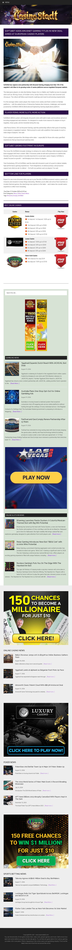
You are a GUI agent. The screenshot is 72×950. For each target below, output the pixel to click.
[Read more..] (56, 534)
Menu (7, 2)
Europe (15, 195)
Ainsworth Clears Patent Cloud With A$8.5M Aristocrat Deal (39, 685)
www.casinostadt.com (42, 934)
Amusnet (10, 195)
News (15, 193)
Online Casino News (23, 193)
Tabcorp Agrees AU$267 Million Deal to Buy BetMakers (37, 878)
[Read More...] (14, 383)
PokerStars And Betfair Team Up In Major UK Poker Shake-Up (39, 767)
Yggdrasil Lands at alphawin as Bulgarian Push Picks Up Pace (39, 670)
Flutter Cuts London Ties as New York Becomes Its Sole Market (41, 908)
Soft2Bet (20, 195)
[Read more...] (48, 664)
